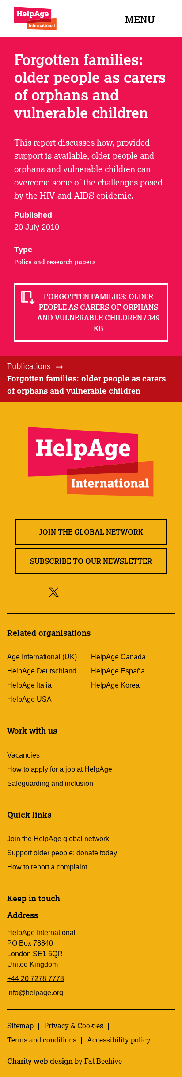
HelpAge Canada (118, 657)
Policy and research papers (54, 262)
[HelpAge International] (35, 18)
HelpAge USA (29, 699)
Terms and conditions (41, 1040)
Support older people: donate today (62, 853)
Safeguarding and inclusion (50, 783)
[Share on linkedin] (126, 592)
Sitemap (20, 1026)
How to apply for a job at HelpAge (59, 769)
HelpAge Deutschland (41, 671)
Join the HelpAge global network (58, 838)
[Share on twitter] (54, 592)
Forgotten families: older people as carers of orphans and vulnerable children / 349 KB (98, 312)
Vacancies (23, 755)
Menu (140, 19)
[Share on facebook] (69, 592)
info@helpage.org (35, 992)
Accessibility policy (119, 1040)
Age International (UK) (42, 657)
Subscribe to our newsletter (91, 561)
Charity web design (40, 1061)
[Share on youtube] (106, 592)
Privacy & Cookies (73, 1026)
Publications (29, 366)
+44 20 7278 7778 (35, 978)
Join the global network (91, 532)
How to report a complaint (47, 867)
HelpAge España (118, 671)
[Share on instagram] (86, 592)
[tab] (35, 366)
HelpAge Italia (29, 685)
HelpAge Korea (115, 685)
